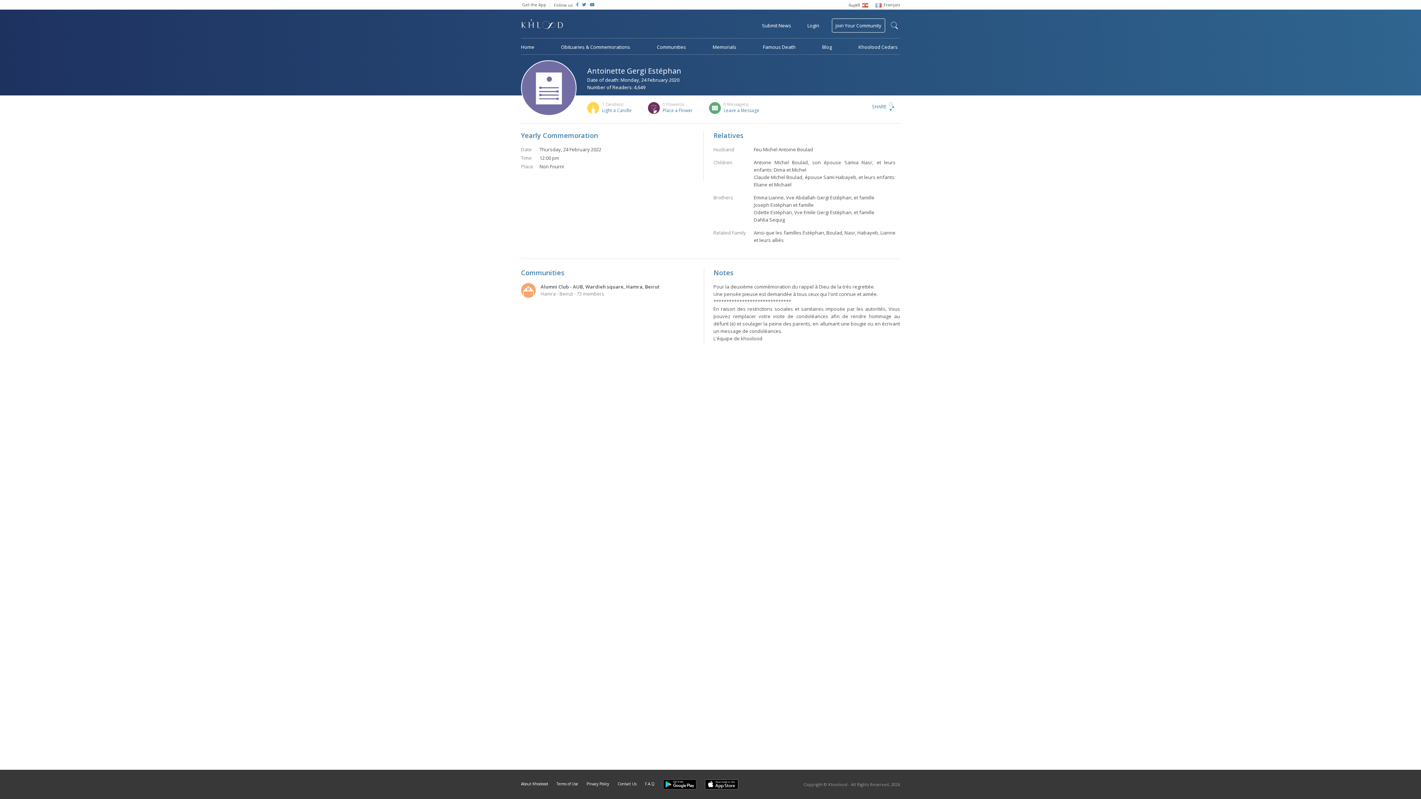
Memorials (724, 47)
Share (879, 106)
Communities (671, 47)
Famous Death (779, 47)
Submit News (776, 25)
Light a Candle (617, 110)
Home (527, 47)
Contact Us (627, 783)
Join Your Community (858, 25)
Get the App (534, 4)
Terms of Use (567, 783)
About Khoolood (534, 783)
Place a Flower (678, 110)
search (894, 25)
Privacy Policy (598, 783)
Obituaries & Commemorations (595, 47)
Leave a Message (741, 110)
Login (813, 25)
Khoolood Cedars (878, 47)
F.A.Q (650, 783)
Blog (827, 47)
